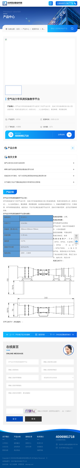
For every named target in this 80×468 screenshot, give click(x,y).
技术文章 (28, 446)
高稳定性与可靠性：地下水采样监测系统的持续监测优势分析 (25, 176)
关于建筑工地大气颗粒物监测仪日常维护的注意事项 (22, 182)
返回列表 (41, 334)
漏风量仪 (17, 443)
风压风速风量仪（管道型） (17, 450)
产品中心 (26, 29)
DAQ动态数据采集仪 (63, 334)
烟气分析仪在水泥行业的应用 (14, 163)
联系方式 (40, 443)
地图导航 (40, 450)
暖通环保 (35, 29)
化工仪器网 (13, 464)
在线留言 (40, 446)
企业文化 (5, 446)
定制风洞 (17, 446)
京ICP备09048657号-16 (19, 461)
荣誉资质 (5, 450)
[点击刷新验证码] (30, 411)
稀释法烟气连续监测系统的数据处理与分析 (19, 169)
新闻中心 (28, 443)
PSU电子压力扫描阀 (23, 334)
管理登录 (21, 464)
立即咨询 (61, 134)
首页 (18, 29)
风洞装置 (45, 29)
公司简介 (5, 443)
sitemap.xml (29, 464)
